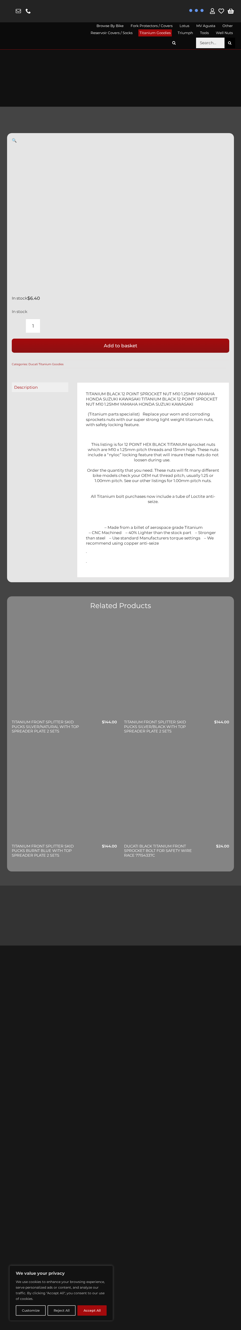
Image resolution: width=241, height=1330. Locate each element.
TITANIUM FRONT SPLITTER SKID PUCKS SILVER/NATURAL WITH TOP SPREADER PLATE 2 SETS (45, 726)
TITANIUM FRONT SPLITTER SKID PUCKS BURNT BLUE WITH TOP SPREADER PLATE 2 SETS (43, 850)
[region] (61, 1293)
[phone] (28, 11)
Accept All (92, 1310)
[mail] (18, 11)
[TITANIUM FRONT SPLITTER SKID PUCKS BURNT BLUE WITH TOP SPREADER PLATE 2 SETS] (64, 792)
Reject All (62, 1310)
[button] (174, 42)
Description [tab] (26, 387)
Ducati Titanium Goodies (46, 364)
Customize (31, 1310)
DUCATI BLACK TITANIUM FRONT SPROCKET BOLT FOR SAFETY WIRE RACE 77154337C (158, 850)
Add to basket (120, 345)
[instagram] (9, 11)
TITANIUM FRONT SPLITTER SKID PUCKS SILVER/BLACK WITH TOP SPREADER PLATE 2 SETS (155, 726)
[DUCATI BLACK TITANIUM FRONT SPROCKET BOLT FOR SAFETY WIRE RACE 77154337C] (176, 792)
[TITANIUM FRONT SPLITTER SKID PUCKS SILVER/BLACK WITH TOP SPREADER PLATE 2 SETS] (176, 668)
